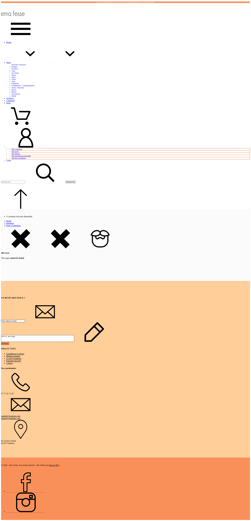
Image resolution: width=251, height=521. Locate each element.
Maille (14, 96)
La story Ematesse (13, 358)
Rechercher (70, 182)
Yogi (13, 81)
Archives (15, 69)
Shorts (14, 90)
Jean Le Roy (54, 465)
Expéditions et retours (15, 354)
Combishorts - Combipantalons (23, 86)
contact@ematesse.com (10, 418)
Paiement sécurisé (13, 361)
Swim (14, 79)
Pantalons (15, 84)
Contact (8, 160)
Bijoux (14, 92)
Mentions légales (13, 356)
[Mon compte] (25, 147)
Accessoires (16, 94)
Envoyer (5, 344)
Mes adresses (16, 154)
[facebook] (25, 491)
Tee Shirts (15, 73)
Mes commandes (17, 149)
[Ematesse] (13, 18)
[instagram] (25, 511)
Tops (13, 71)
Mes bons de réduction (19, 158)
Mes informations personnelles (21, 156)
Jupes (13, 77)
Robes (14, 75)
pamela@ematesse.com (10, 416)
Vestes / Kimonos (18, 88)
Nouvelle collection (19, 65)
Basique (14, 67)
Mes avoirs (15, 151)
